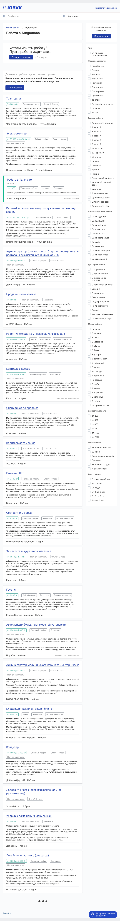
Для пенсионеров (101, 250)
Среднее (96, 460)
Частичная (97, 83)
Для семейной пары (102, 318)
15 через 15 (97, 148)
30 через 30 (98, 152)
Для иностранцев (100, 237)
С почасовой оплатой (102, 284)
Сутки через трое (101, 206)
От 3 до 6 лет (98, 496)
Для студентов (99, 216)
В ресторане (98, 375)
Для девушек (98, 221)
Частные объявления (102, 314)
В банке (96, 350)
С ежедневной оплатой (99, 279)
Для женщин (98, 229)
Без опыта (97, 483)
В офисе (96, 346)
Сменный (96, 165)
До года (96, 487)
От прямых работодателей (99, 54)
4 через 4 (96, 135)
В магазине (97, 341)
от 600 (95, 424)
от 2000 (96, 437)
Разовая (96, 74)
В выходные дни (100, 193)
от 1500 (95, 432)
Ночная (95, 161)
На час (95, 112)
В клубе (96, 384)
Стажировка (98, 91)
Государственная (100, 301)
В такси (95, 337)
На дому (96, 329)
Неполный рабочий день (101, 183)
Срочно (95, 310)
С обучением (98, 269)
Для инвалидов (99, 225)
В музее (96, 367)
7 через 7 (96, 144)
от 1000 (95, 428)
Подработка (98, 66)
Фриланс (96, 100)
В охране (96, 333)
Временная (97, 87)
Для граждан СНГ (101, 259)
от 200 (95, 416)
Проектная (97, 95)
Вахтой (95, 169)
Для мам (96, 242)
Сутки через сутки (101, 197)
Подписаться (15, 87)
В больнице (97, 397)
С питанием (98, 293)
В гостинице (98, 363)
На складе (97, 371)
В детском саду (99, 358)
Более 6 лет (98, 500)
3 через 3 (96, 131)
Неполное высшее (101, 447)
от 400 (95, 420)
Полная (95, 70)
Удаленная (97, 78)
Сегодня (96, 289)
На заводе (97, 380)
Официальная (98, 297)
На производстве (100, 405)
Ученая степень (100, 468)
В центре (96, 354)
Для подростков (100, 254)
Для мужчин (98, 246)
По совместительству (103, 104)
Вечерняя (96, 157)
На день (96, 108)
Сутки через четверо (102, 123)
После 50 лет (98, 233)
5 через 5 (96, 140)
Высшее (96, 451)
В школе (96, 388)
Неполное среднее (101, 464)
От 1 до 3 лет (98, 492)
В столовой (97, 392)
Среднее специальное (103, 456)
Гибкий (95, 174)
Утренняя (96, 189)
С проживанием (100, 273)
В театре (96, 401)
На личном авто (100, 306)
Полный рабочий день (103, 178)
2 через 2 (96, 127)
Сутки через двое (101, 202)
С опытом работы (101, 479)
